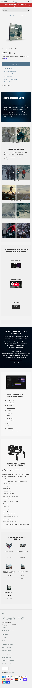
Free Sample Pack (8, 664)
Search (4, 627)
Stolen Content (7, 657)
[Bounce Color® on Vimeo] (15, 618)
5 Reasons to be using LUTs (10, 79)
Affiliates (5, 634)
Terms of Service (7, 644)
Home (7, 15)
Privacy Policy (6, 650)
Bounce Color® (10, 672)
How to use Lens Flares (9, 73)
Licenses (5, 637)
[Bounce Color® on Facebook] (7, 618)
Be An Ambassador (8, 631)
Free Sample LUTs (8, 81)
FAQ (3, 640)
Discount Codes (7, 654)
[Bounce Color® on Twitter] (3, 618)
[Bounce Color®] (16, 1)
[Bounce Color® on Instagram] (22, 618)
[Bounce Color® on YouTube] (11, 618)
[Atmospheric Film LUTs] (16, 32)
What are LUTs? (8, 76)
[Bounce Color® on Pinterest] (19, 618)
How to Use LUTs (8, 68)
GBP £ (4, 668)
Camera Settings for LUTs (10, 71)
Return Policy (6, 647)
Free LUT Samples (8, 660)
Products (12, 15)
